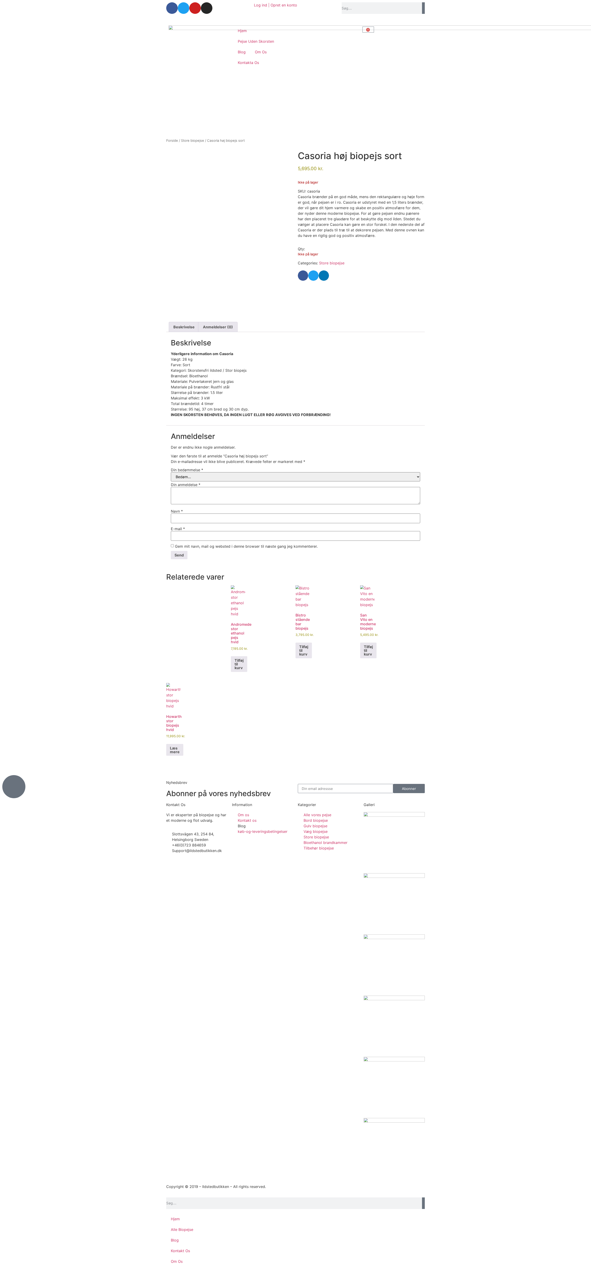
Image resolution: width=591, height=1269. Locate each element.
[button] (303, 275)
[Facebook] (172, 8)
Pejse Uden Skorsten (256, 41)
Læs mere (175, 750)
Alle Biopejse (182, 1229)
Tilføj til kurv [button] (239, 664)
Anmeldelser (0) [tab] (218, 327)
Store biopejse (192, 141)
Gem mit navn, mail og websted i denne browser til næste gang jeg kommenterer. (246, 546)
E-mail (178, 529)
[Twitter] (183, 8)
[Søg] (423, 8)
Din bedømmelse (187, 470)
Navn (177, 511)
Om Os (261, 52)
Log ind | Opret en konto (275, 5)
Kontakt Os (180, 1250)
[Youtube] (195, 8)
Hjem (242, 30)
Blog (242, 52)
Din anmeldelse (185, 484)
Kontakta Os (248, 62)
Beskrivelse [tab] (184, 327)
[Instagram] (206, 8)
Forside (172, 141)
